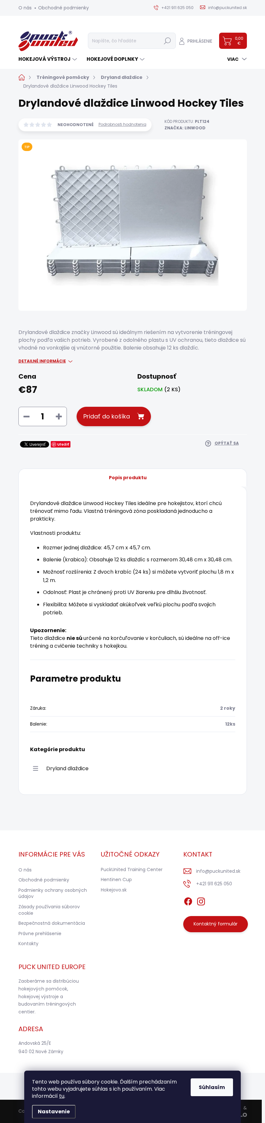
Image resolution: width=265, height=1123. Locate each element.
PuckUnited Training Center (132, 869)
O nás (25, 8)
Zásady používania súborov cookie (49, 909)
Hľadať (167, 41)
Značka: (185, 128)
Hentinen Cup (116, 879)
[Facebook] (188, 900)
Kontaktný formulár (216, 924)
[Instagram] (201, 900)
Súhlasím (212, 1087)
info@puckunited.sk (218, 871)
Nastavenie (54, 1111)
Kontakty (28, 943)
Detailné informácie (42, 361)
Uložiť (63, 444)
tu (61, 1096)
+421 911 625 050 (214, 883)
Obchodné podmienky (63, 8)
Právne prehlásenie (39, 933)
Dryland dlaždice (67, 768)
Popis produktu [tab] (128, 477)
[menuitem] (48, 59)
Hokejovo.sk (114, 890)
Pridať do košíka (106, 416)
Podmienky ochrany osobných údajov (52, 893)
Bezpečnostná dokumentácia (51, 923)
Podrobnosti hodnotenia (122, 124)
